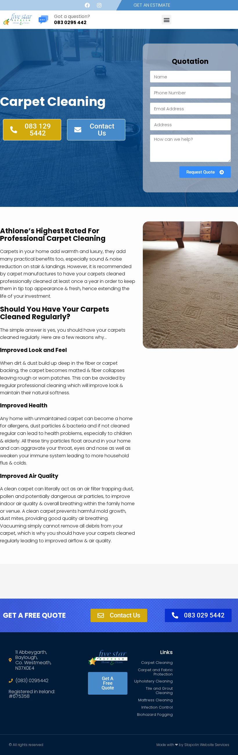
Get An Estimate (152, 5)
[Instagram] (99, 5)
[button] (166, 19)
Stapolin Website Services (206, 744)
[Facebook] (87, 5)
